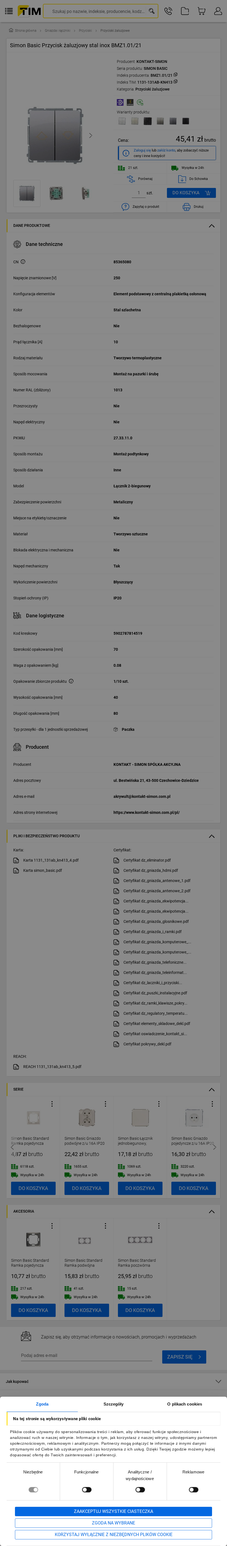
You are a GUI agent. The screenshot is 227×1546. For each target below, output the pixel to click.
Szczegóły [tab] (114, 1404)
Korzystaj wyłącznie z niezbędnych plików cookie (113, 1534)
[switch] (86, 1489)
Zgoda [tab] (42, 1404)
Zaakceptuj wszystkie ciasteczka (113, 1511)
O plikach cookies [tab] (184, 1404)
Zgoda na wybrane (113, 1523)
